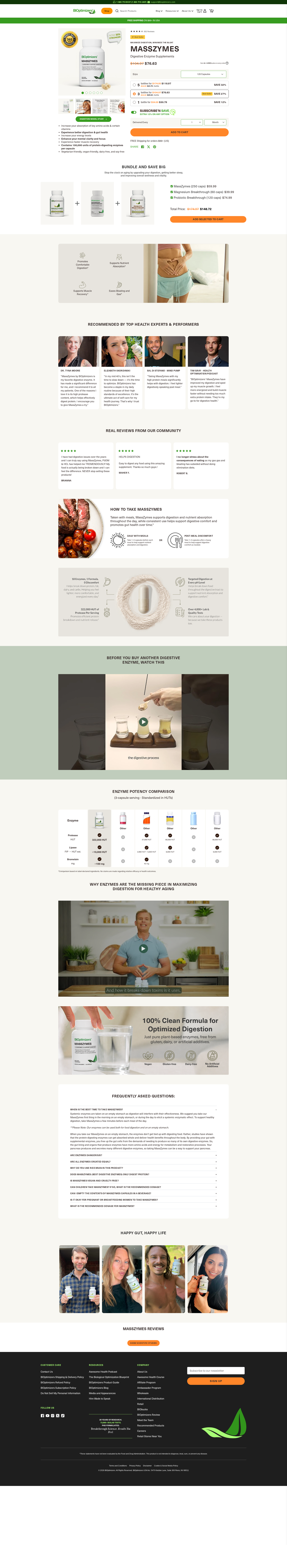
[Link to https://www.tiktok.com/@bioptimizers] (63, 1415)
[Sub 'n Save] (133, 112)
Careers (141, 1431)
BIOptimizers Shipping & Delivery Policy (62, 1377)
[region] (143, 372)
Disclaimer (147, 1466)
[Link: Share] (142, 147)
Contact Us (47, 1371)
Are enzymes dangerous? (143, 1155)
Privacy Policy (135, 1466)
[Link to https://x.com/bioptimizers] (57, 1415)
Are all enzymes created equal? (143, 1162)
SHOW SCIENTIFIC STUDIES (143, 1343)
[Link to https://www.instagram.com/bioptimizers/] (52, 1415)
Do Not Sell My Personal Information (60, 1393)
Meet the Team (145, 1420)
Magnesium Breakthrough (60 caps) (204, 192)
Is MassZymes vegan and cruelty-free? (143, 1181)
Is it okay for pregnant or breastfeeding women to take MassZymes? (143, 1200)
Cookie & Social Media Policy (166, 1466)
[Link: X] (148, 147)
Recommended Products (150, 1425)
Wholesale (143, 1393)
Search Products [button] (128, 11)
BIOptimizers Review (148, 1414)
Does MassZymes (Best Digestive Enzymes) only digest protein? (143, 1174)
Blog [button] (158, 11)
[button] (211, 11)
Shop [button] (106, 11)
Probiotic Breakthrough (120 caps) (203, 197)
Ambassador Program (149, 1387)
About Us (142, 1371)
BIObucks (142, 1409)
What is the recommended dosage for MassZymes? (143, 1206)
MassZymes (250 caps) (195, 186)
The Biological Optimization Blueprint (109, 1377)
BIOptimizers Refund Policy (55, 1382)
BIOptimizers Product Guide (104, 1382)
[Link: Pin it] (154, 147)
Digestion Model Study (92, 119)
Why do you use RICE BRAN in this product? (143, 1168)
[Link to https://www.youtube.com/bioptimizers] (47, 1415)
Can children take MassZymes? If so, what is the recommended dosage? (143, 1187)
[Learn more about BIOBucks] (227, 63)
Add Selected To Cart (208, 219)
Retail (140, 1404)
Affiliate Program (146, 1382)
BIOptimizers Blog (98, 1387)
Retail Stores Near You (149, 1436)
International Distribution (150, 1398)
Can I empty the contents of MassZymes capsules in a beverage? (143, 1193)
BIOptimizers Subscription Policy (58, 1387)
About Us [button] (186, 11)
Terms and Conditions (118, 1466)
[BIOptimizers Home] (84, 11)
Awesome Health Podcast (103, 1371)
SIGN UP (216, 1381)
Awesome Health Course (150, 1377)
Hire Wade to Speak (99, 1398)
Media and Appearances (102, 1393)
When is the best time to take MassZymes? (143, 1109)
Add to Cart (179, 132)
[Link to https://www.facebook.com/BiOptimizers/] (42, 1415)
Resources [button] (171, 11)
